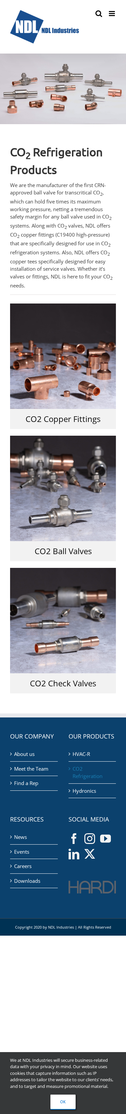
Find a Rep (26, 783)
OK (63, 1102)
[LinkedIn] (74, 854)
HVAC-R (81, 754)
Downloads (27, 880)
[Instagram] (89, 838)
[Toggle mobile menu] (112, 13)
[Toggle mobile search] (98, 13)
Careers (23, 866)
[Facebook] (74, 838)
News (20, 837)
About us (24, 754)
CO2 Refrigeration (87, 772)
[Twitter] (89, 854)
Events (21, 851)
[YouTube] (105, 838)
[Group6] (63, 570)
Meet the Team (31, 768)
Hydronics (84, 790)
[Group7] (63, 438)
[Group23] (63, 306)
